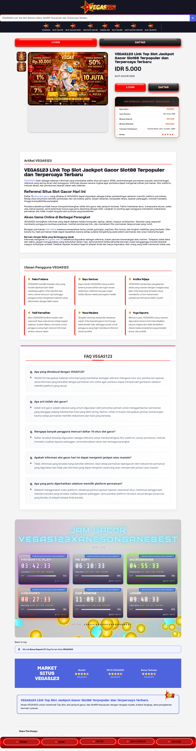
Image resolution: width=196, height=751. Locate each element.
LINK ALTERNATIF (138, 741)
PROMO (23, 742)
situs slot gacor (42, 196)
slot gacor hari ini (54, 239)
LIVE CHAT (176, 741)
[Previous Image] (30, 92)
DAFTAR (140, 42)
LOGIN (56, 42)
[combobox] (95, 18)
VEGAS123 (29, 180)
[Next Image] (105, 92)
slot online (51, 229)
